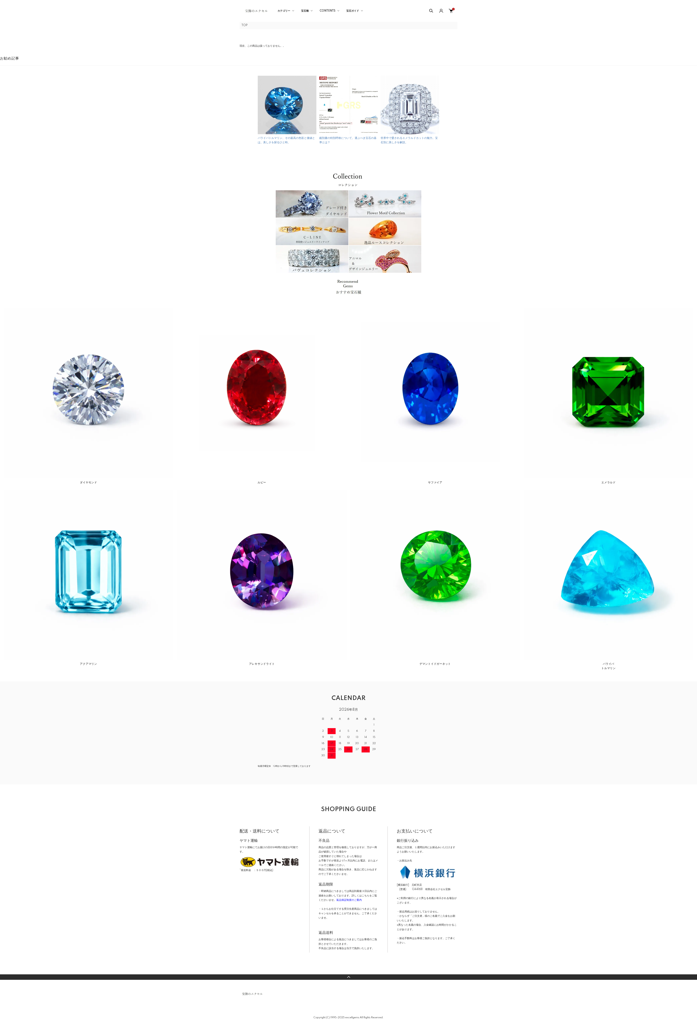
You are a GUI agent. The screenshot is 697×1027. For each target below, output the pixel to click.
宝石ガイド (352, 10)
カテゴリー (284, 10)
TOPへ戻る (348, 977)
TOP (244, 25)
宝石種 (305, 10)
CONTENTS (327, 10)
